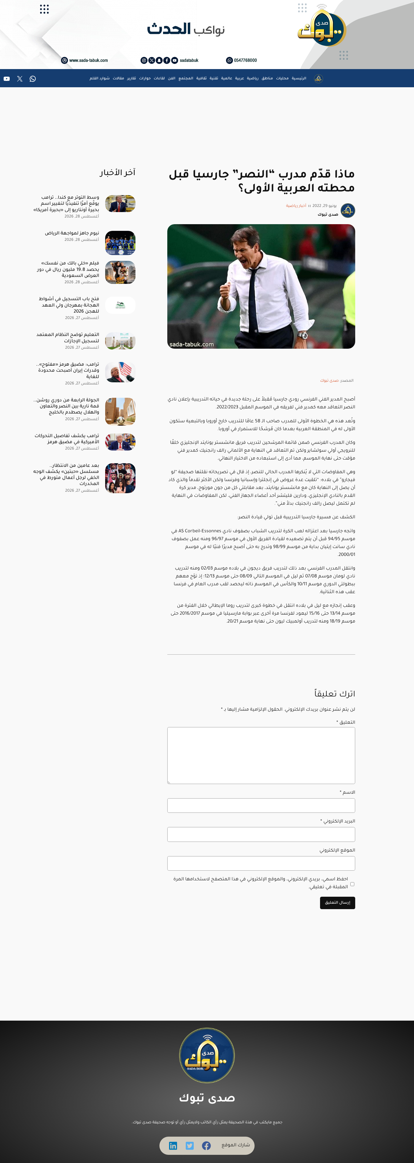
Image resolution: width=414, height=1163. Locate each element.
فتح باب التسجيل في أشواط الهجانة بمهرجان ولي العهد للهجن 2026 (69, 305)
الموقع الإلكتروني (337, 850)
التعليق (345, 723)
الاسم (347, 793)
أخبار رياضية (296, 206)
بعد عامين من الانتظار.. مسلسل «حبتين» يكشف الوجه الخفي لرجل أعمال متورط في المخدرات (66, 475)
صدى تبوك (329, 381)
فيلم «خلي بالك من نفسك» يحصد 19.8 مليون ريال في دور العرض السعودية (68, 269)
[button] (206, 1145)
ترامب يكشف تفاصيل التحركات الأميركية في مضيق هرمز (67, 439)
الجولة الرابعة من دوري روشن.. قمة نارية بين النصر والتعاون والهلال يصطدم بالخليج (66, 406)
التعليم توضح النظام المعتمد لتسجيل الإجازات (67, 338)
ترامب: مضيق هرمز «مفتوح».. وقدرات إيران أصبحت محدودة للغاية (67, 371)
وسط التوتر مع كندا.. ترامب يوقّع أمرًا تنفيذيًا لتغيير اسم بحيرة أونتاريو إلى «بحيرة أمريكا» (66, 204)
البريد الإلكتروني (337, 821)
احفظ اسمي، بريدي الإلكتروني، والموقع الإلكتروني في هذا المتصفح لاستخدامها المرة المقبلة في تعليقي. (260, 883)
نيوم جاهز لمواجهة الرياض (72, 233)
